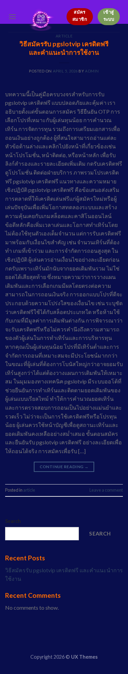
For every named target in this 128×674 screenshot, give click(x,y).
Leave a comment (106, 490)
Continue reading (64, 466)
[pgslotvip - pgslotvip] (41, 20)
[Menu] (12, 16)
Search (13, 521)
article (29, 490)
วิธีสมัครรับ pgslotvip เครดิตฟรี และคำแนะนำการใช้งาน (64, 48)
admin (92, 71)
